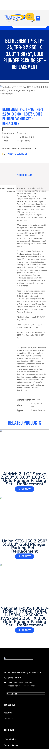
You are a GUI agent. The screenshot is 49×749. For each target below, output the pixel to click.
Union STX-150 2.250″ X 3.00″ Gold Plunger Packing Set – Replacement (24, 546)
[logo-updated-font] (15, 15)
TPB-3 (31, 137)
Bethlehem (21, 133)
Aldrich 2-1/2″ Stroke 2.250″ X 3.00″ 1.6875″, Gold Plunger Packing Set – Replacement (24, 479)
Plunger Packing (23, 140)
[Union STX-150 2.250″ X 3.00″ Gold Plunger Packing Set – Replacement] (24, 517)
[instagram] (12, 693)
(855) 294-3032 (15, 677)
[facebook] (8, 693)
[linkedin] (16, 693)
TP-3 (19, 137)
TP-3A (25, 137)
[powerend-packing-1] (24, 90)
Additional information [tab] (11, 189)
